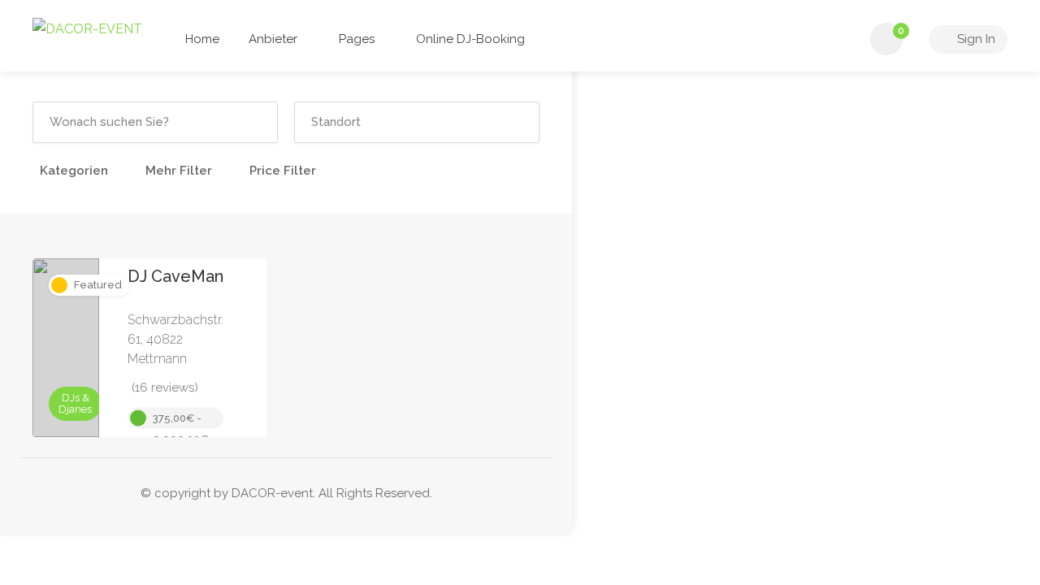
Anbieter (273, 39)
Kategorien (74, 170)
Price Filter (282, 170)
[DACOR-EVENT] (87, 28)
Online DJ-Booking (470, 39)
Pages (357, 39)
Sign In (974, 39)
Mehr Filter (178, 170)
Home (202, 39)
